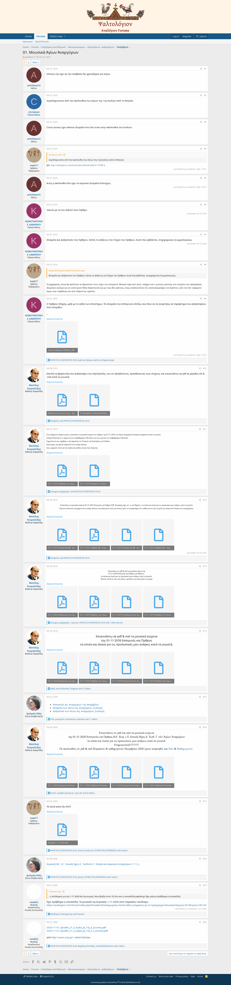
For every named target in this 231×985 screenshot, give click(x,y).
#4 (205, 148)
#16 (204, 727)
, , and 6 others (89, 850)
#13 (204, 566)
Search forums (42, 41)
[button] (65, 36)
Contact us (151, 976)
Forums (40, 36)
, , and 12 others (71, 688)
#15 (204, 696)
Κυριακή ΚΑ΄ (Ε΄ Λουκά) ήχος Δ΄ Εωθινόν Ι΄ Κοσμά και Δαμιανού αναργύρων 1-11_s (93, 864)
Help (192, 976)
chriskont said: (55, 154)
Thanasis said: (55, 891)
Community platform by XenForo (115, 982)
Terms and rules (165, 976)
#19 (204, 885)
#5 (205, 178)
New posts (28, 41)
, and (82, 360)
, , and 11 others (74, 719)
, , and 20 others (73, 793)
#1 (205, 68)
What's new (56, 36)
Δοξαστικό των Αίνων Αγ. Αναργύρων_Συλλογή (78, 711)
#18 (204, 858)
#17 (204, 801)
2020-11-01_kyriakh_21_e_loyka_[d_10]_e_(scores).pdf (76, 927)
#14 (204, 631)
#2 (205, 95)
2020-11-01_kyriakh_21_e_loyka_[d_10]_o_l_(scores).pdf (77, 930)
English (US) (48, 976)
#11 (204, 429)
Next (35, 62)
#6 (205, 204)
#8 (205, 264)
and (70, 421)
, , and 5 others (84, 877)
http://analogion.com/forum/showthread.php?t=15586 (77, 165)
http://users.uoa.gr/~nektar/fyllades (71, 937)
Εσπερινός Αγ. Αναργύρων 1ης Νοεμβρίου (76, 704)
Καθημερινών (185, 748)
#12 (204, 499)
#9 (205, 298)
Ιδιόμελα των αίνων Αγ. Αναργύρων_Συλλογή (77, 707)
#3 (205, 122)
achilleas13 (30, 57)
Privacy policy (182, 976)
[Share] (201, 69)
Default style (31, 976)
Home (28, 36)
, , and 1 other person (87, 622)
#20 (204, 922)
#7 (205, 234)
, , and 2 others (88, 946)
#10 (204, 368)
